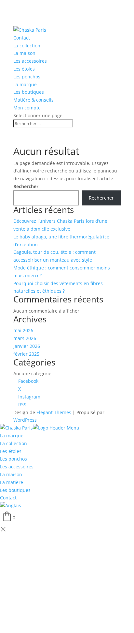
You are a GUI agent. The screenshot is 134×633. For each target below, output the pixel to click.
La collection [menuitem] (13, 443)
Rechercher (25, 186)
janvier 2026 (26, 346)
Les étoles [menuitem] (10, 451)
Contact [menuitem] (8, 498)
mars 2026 (24, 338)
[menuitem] (10, 505)
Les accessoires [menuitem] (17, 466)
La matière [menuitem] (11, 482)
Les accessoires (30, 61)
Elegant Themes (53, 412)
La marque (25, 84)
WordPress (25, 420)
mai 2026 (23, 330)
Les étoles (24, 69)
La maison (24, 53)
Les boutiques (28, 92)
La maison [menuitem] (11, 474)
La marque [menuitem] (11, 435)
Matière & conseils (33, 100)
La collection (26, 45)
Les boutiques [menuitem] (15, 490)
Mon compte (27, 108)
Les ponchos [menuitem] (13, 459)
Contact (21, 38)
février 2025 (26, 354)
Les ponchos (26, 76)
